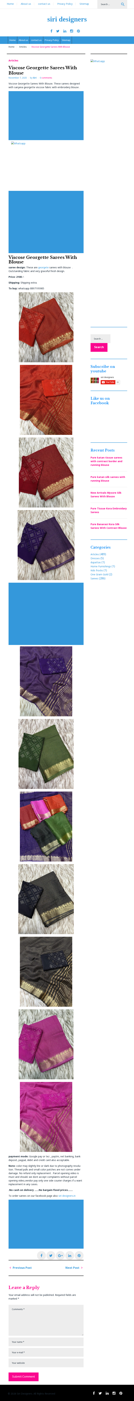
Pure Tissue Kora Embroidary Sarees (109, 510)
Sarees (94, 578)
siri (35, 77)
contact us (44, 3)
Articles (23, 46)
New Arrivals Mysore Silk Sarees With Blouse (106, 494)
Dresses (95, 558)
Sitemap (84, 3)
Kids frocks (97, 570)
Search (123, 4)
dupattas (96, 562)
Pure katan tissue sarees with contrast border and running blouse (106, 461)
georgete (43, 267)
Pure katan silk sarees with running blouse (108, 478)
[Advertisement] (46, 115)
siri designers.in (67, 1195)
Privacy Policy (65, 3)
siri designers (67, 19)
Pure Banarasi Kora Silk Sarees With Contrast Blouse (109, 526)
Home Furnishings (101, 566)
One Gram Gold (99, 574)
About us (26, 3)
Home (10, 3)
